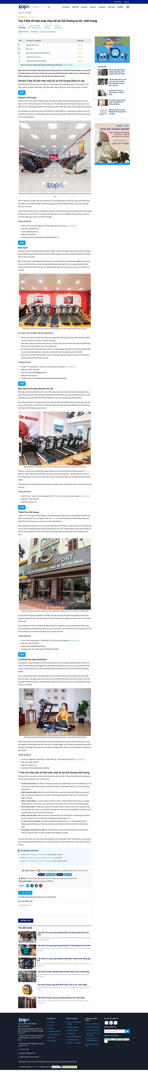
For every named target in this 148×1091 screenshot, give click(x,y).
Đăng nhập (117, 2)
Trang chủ (21, 13)
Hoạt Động (51, 1037)
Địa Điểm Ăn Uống (73, 1027)
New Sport (29, 49)
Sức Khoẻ (65, 7)
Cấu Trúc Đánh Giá (54, 1034)
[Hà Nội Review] (107, 1039)
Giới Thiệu (51, 1022)
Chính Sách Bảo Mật (93, 1030)
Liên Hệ (50, 1025)
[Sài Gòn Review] (120, 1039)
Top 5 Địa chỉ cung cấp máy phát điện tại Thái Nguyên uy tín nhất (63, 945)
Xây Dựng (111, 7)
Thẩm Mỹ (75, 7)
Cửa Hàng (101, 7)
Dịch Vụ (93, 7)
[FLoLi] (106, 1041)
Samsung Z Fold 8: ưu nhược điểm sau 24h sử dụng (116, 92)
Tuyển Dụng (52, 1041)
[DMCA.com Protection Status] (70, 1067)
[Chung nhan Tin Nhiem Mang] (57, 1067)
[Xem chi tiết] (67, 65)
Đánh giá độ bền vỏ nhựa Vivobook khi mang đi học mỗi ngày (117, 112)
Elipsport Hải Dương (32, 45)
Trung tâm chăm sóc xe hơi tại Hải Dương (39, 861)
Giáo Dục (84, 7)
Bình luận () (34, 31)
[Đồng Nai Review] (126, 1039)
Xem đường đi (71, 226)
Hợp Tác (50, 1028)
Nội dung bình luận (25, 901)
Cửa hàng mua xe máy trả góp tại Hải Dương (39, 858)
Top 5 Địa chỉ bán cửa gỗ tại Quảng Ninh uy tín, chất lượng (61, 998)
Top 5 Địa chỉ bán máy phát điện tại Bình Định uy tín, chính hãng (63, 972)
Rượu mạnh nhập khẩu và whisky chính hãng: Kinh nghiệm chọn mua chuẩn (117, 72)
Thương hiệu (71, 1033)
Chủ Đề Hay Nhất (72, 1030)
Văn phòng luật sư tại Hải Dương (36, 854)
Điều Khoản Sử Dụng (93, 1027)
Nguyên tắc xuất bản (73, 1043)
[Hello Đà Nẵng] (114, 1039)
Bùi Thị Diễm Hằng (35, 28)
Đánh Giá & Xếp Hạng (93, 1024)
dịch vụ (86, 471)
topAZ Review (24, 7)
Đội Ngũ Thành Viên (54, 1031)
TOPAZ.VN (35, 1067)
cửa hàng (55, 518)
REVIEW (120, 7)
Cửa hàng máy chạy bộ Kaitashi (36, 61)
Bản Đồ (25, 1046)
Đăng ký (126, 2)
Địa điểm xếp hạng (73, 1040)
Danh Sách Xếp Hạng (74, 1036)
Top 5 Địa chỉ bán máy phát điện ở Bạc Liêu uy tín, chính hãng (62, 985)
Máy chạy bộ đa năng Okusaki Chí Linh (38, 53)
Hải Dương (58, 28)
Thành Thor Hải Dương (33, 57)
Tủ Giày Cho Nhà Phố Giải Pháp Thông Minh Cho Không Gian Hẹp (117, 102)
